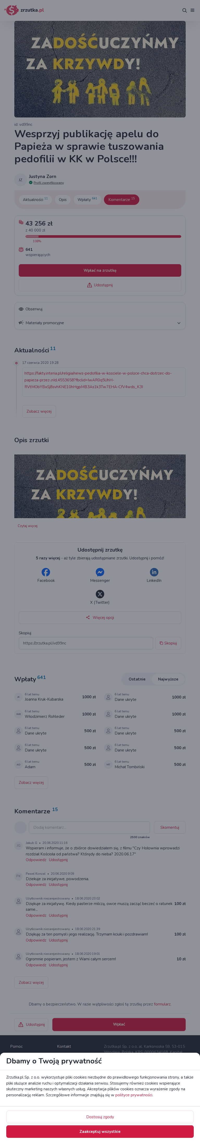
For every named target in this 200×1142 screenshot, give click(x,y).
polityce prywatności (133, 1095)
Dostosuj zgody (100, 1117)
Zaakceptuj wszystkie (100, 1131)
